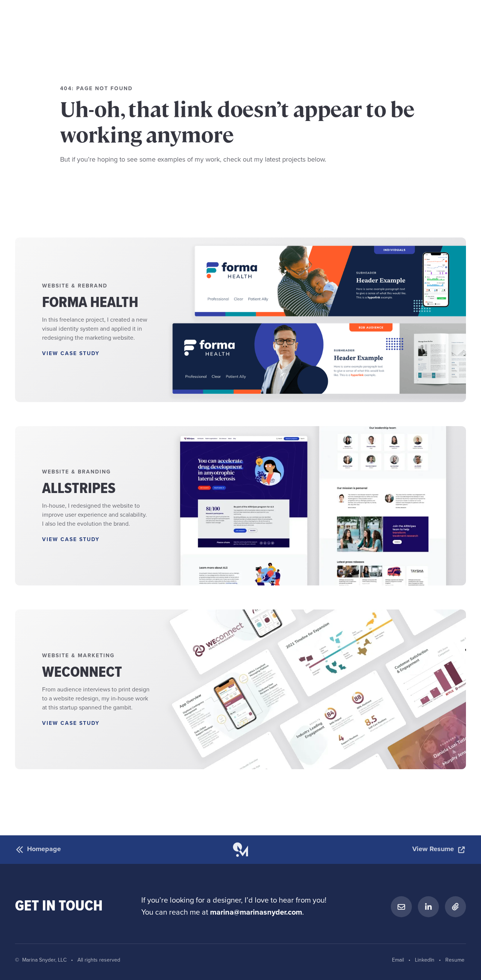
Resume (454, 960)
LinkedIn (424, 960)
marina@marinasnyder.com (256, 912)
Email (398, 960)
